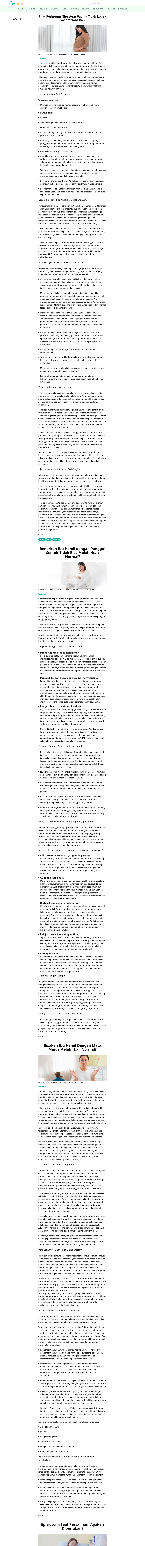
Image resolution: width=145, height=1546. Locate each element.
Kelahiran (55, 9)
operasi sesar (70, 1097)
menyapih (55, 1284)
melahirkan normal (76, 1094)
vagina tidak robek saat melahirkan (82, 63)
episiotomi (91, 80)
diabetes (83, 813)
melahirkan (56, 539)
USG (57, 993)
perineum (42, 539)
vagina (49, 539)
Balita (64, 9)
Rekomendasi (98, 9)
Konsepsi (32, 9)
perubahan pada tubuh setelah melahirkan (75, 1316)
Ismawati (42, 58)
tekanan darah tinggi (84, 1302)
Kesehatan (75, 9)
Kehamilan (43, 9)
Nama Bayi (111, 9)
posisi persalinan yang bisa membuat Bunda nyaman (80, 664)
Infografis (122, 9)
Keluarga (86, 9)
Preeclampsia (46, 1363)
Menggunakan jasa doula (51, 881)
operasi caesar (44, 492)
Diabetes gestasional (49, 1391)
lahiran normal (79, 77)
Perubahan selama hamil (49, 1170)
